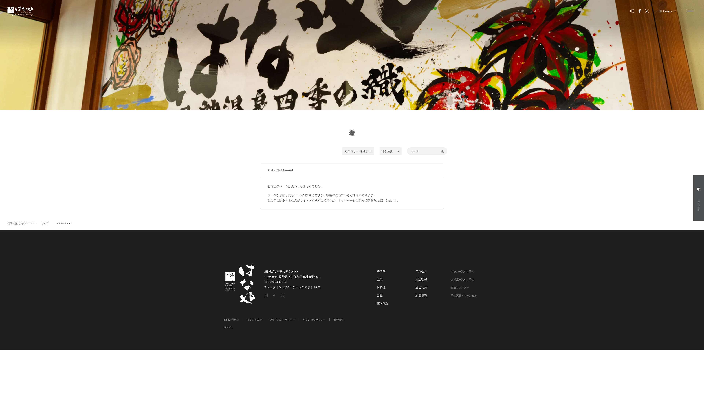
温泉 (380, 279)
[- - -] (690, 11)
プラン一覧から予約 (462, 271)
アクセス (421, 271)
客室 (380, 295)
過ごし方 (421, 287)
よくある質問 (254, 319)
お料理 (381, 287)
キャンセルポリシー (314, 319)
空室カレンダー (460, 287)
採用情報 (338, 319)
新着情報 (421, 295)
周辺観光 (421, 279)
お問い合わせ (231, 319)
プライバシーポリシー (282, 319)
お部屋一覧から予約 (462, 279)
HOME (381, 271)
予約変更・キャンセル (464, 295)
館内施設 (382, 303)
